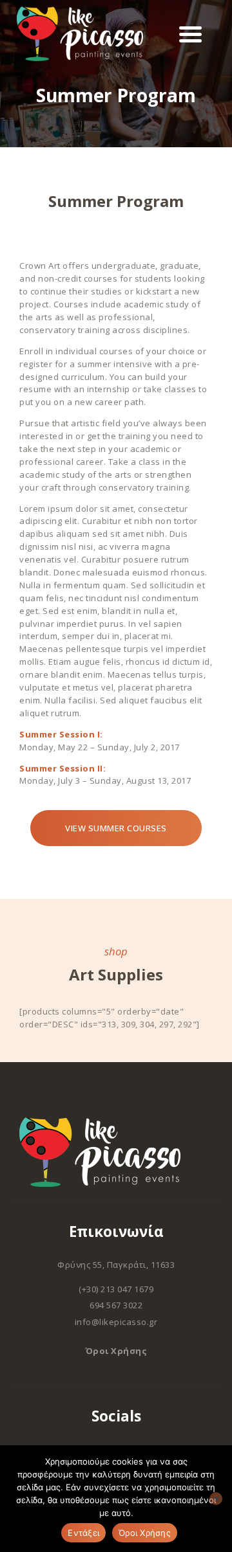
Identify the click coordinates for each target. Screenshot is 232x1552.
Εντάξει (83, 1533)
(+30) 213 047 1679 (116, 1289)
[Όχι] (215, 1498)
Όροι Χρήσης (116, 1351)
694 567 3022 (116, 1305)
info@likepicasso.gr (116, 1322)
